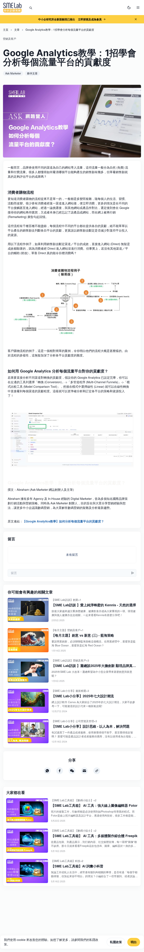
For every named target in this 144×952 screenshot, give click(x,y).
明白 (134, 942)
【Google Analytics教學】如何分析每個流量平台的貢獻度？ (63, 521)
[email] (84, 770)
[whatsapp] (47, 770)
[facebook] (59, 770)
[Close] (136, 19)
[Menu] (138, 8)
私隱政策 (116, 942)
